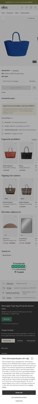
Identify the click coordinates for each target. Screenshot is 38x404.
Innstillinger (19, 401)
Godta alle (19, 392)
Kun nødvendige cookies (19, 397)
